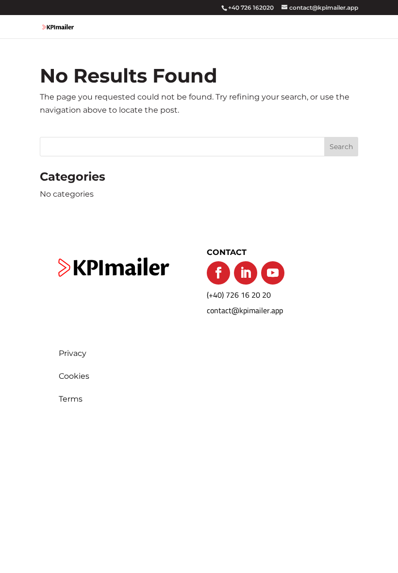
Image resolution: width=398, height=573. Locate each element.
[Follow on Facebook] (218, 273)
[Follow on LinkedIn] (245, 273)
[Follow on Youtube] (272, 273)
